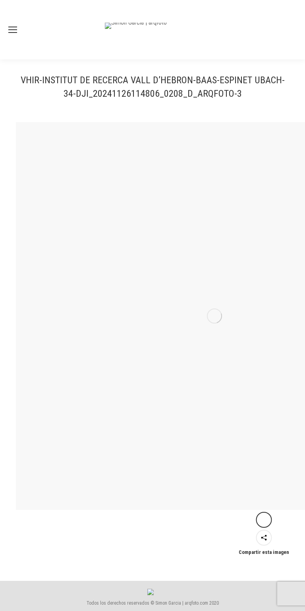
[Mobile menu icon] (12, 29)
